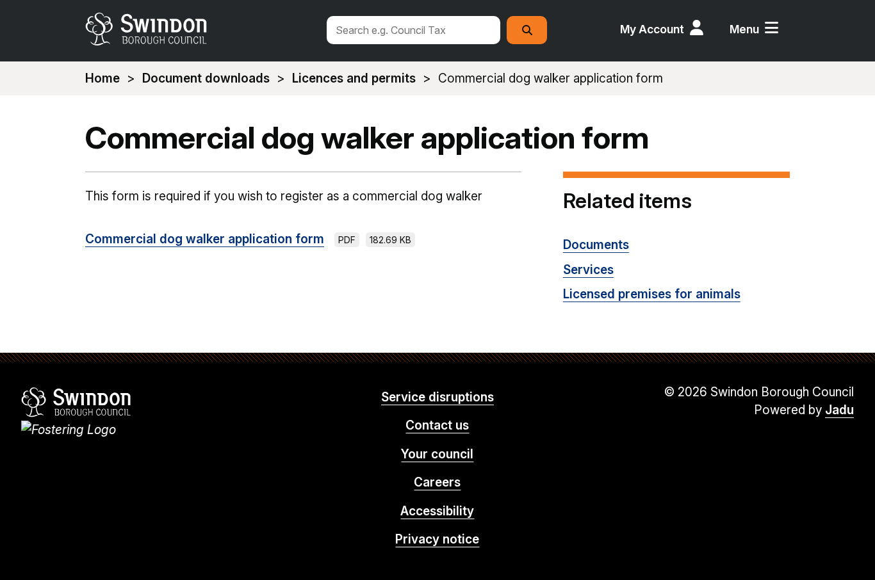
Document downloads (206, 78)
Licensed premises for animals (651, 294)
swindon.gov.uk (198, 28)
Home (102, 78)
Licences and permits (354, 78)
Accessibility (437, 511)
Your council (437, 454)
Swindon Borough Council (76, 402)
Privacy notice (437, 539)
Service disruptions (437, 397)
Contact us (437, 425)
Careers (437, 482)
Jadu (839, 410)
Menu (744, 29)
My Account (652, 29)
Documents (596, 245)
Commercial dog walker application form (204, 239)
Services (588, 269)
